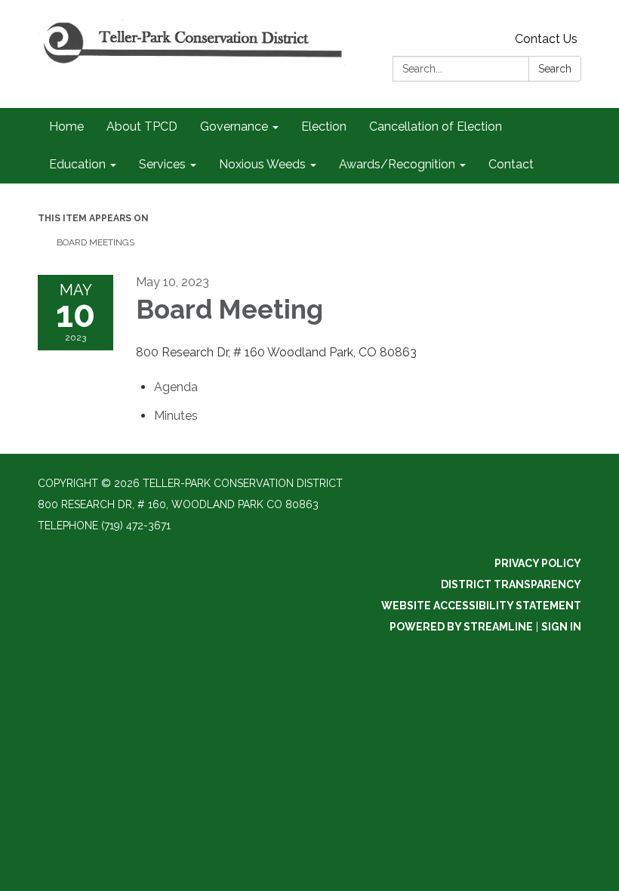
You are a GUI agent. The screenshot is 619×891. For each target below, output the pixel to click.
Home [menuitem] (66, 126)
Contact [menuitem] (511, 164)
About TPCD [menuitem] (141, 126)
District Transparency (511, 584)
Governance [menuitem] (234, 126)
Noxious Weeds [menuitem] (262, 164)
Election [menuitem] (323, 126)
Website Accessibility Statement (481, 606)
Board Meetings (95, 242)
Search (554, 69)
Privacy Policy (537, 563)
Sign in (561, 627)
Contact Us (546, 39)
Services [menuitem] (162, 164)
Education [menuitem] (77, 164)
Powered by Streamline (461, 627)
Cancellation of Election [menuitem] (435, 126)
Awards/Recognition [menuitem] (397, 164)
